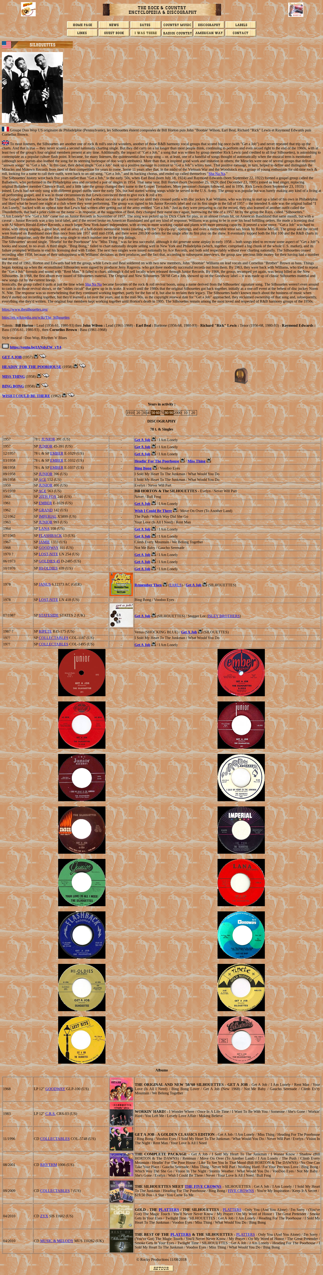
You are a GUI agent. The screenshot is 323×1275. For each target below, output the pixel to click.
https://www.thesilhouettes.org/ (25, 309)
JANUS (45, 584)
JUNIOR (48, 439)
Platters (169, 1210)
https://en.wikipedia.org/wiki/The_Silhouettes (36, 317)
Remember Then (148, 585)
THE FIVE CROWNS (203, 1186)
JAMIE (44, 542)
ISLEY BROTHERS (224, 616)
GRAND (46, 510)
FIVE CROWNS (241, 1191)
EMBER (56, 453)
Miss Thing (13, 376)
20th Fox (48, 497)
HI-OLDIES (48, 568)
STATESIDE (49, 615)
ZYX (44, 1216)
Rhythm (48, 1165)
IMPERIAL (48, 516)
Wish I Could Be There (26, 396)
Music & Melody (56, 1241)
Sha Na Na (217, 174)
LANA (44, 529)
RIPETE (45, 631)
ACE (42, 480)
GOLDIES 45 (49, 561)
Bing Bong (13, 386)
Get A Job (12, 357)
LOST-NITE (48, 554)
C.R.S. (50, 1114)
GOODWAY (48, 548)
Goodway (55, 1089)
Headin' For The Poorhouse (31, 367)
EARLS (175, 585)
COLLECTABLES (53, 638)
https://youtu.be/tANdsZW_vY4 (35, 347)
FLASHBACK (50, 536)
